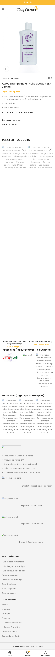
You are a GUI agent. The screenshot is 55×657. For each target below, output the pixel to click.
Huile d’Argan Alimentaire (13, 562)
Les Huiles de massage (12, 580)
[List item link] (27, 486)
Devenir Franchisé (12, 627)
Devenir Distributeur (12, 622)
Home (5, 78)
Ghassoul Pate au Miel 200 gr (41, 341)
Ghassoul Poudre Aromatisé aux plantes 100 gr (14, 342)
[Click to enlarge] (6, 69)
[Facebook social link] (24, 2)
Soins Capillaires (9, 584)
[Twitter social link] (27, 2)
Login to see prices (11, 91)
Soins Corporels (9, 588)
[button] (4, 370)
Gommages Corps (10, 575)
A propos (6, 609)
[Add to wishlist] (23, 149)
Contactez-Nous (9, 631)
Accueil (5, 605)
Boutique (6, 614)
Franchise (6, 618)
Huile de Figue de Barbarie (13, 571)
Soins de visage (9, 593)
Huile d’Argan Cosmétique (13, 566)
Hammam (14, 78)
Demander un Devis (11, 636)
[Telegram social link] (30, 2)
